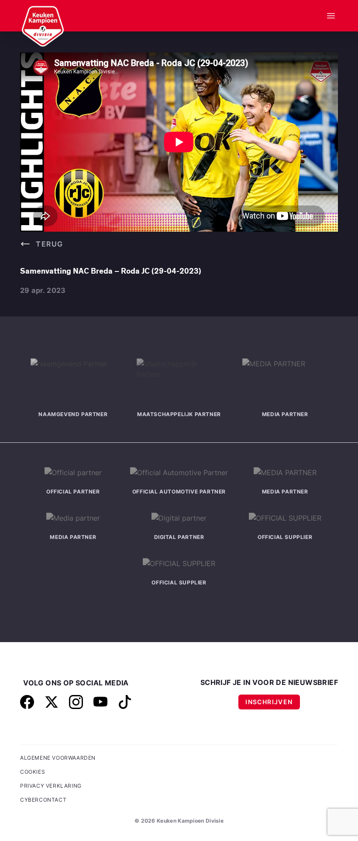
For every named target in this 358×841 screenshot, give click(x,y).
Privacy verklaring (51, 785)
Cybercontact (43, 799)
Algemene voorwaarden (58, 757)
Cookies (32, 771)
